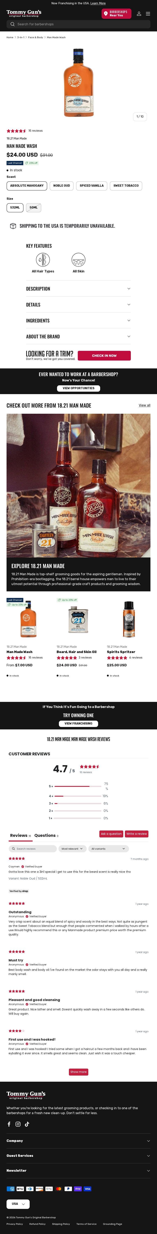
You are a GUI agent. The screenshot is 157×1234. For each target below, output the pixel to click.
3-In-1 (20, 37)
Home (10, 37)
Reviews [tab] (20, 835)
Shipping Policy (61, 1224)
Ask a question (111, 834)
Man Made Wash (20, 652)
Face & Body (35, 37)
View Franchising (78, 723)
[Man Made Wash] (28, 619)
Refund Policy (37, 1224)
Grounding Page (112, 1224)
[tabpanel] (78, 962)
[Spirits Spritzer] (128, 619)
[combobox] (78, 24)
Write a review (137, 834)
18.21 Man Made (17, 138)
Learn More (98, 3)
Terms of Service (86, 1224)
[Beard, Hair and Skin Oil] (78, 619)
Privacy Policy (15, 1224)
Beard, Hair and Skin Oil (76, 652)
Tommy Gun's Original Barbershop (36, 1217)
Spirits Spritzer (121, 652)
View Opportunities (78, 388)
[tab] (46, 836)
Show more (79, 1072)
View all (144, 405)
